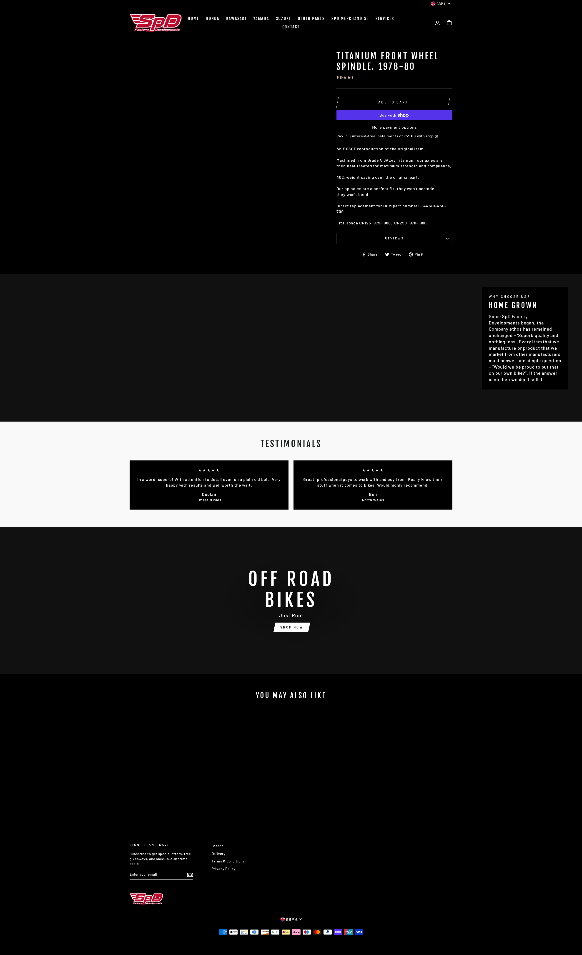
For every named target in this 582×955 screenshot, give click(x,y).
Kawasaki (236, 18)
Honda (212, 18)
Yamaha (261, 18)
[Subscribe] (190, 874)
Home (193, 18)
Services (385, 18)
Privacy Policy (224, 869)
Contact (291, 26)
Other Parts (311, 18)
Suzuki (283, 18)
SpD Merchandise (350, 18)
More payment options (394, 127)
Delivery (219, 854)
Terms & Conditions (228, 861)
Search (217, 846)
